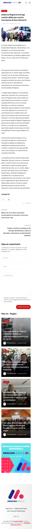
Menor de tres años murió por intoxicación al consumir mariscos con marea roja (14, 215)
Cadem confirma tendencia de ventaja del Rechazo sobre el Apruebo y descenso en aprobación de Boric (17, 231)
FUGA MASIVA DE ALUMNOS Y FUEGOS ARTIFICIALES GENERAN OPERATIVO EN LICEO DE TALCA (15, 335)
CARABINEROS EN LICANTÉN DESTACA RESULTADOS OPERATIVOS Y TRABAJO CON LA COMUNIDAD (15, 396)
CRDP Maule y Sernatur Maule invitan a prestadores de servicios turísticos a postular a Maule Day (16, 366)
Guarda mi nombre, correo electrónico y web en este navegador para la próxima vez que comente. (17, 300)
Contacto (9, 508)
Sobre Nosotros (20, 508)
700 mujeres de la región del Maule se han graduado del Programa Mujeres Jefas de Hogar (14, 427)
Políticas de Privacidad (16, 511)
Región (4, 11)
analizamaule (11, 343)
